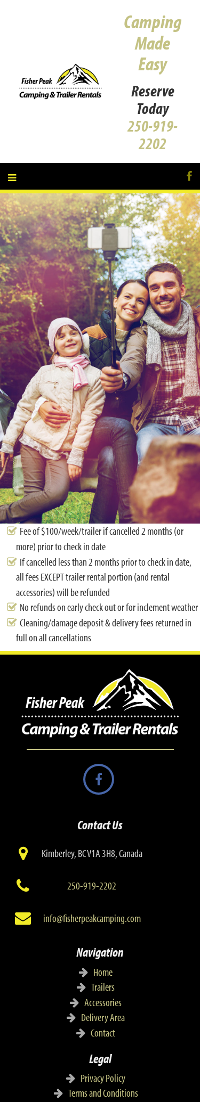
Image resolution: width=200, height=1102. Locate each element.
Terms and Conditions (103, 1092)
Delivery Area (103, 1017)
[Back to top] (170, 1072)
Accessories (103, 1002)
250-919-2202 (152, 134)
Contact (103, 1032)
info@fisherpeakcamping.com (92, 918)
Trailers (103, 986)
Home (103, 971)
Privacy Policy (103, 1077)
